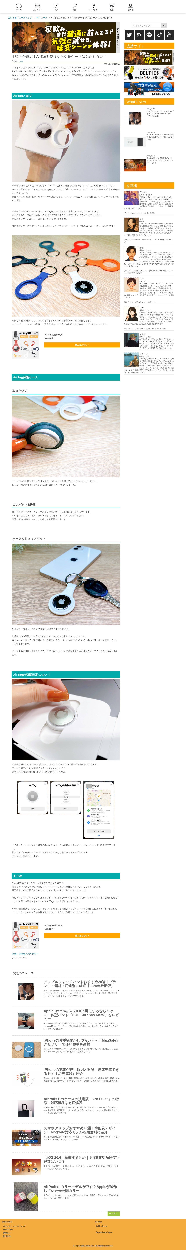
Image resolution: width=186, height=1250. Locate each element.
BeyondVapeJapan (104, 1232)
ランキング (93, 10)
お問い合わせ (101, 1226)
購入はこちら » (82, 345)
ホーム (19, 10)
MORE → (113, 1214)
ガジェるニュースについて (14, 1226)
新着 (112, 10)
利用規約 (6, 1236)
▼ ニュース (42, 17)
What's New (8, 1229)
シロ (21, 61)
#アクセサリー (32, 954)
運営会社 (6, 1233)
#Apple (14, 954)
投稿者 (130, 10)
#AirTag (22, 954)
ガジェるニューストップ (20, 17)
